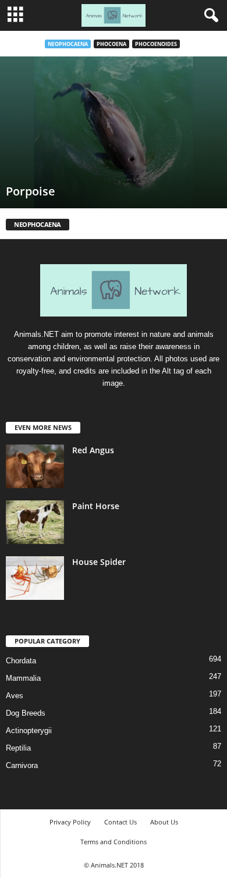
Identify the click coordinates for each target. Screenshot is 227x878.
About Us (164, 821)
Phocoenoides (156, 44)
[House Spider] (35, 578)
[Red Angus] (35, 466)
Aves (14, 695)
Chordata (21, 660)
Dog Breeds (25, 713)
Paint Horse (95, 505)
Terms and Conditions (113, 841)
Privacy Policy (70, 821)
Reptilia (18, 748)
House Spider (99, 561)
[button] (209, 16)
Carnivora (22, 765)
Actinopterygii (29, 730)
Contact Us (120, 821)
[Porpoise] (113, 132)
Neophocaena (68, 44)
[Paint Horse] (35, 522)
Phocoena (111, 44)
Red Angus (93, 450)
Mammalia (23, 678)
